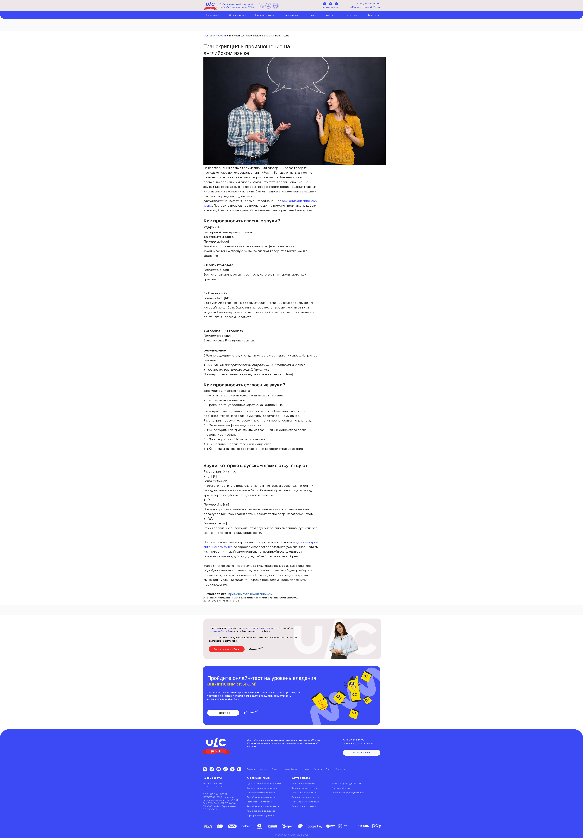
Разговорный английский (259, 801)
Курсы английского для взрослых (264, 783)
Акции (329, 14)
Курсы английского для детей (262, 788)
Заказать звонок (330, 7)
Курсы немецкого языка (304, 783)
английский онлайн (220, 631)
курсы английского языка (259, 627)
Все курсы (211, 14)
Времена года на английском (250, 594)
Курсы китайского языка (304, 792)
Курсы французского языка (305, 801)
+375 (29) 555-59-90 (368, 3)
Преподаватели (264, 14)
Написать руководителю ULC (347, 783)
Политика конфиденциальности (348, 792)
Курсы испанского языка (304, 788)
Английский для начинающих (261, 797)
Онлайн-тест (236, 14)
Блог (328, 769)
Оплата (318, 769)
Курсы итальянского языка (305, 797)
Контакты (373, 14)
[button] (226, 649)
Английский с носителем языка (263, 806)
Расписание (291, 14)
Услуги (263, 769)
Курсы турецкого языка (304, 806)
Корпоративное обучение (260, 815)
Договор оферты (341, 788)
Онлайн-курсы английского (261, 792)
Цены (311, 14)
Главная (208, 35)
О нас (274, 769)
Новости (220, 35)
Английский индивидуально (261, 810)
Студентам (350, 14)
